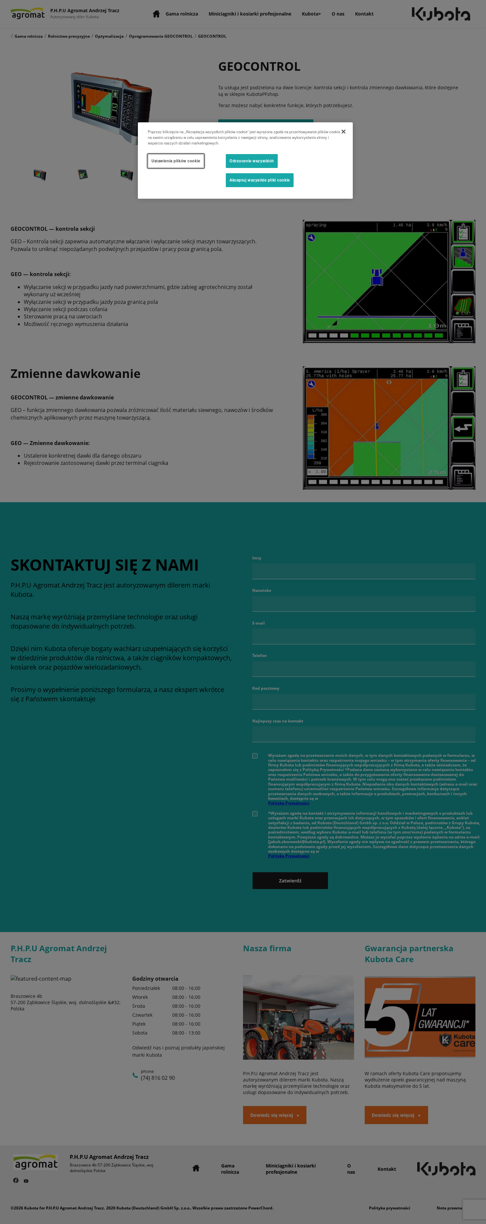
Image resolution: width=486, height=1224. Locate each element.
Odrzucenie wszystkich (251, 160)
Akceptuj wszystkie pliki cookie (259, 180)
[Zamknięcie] (343, 131)
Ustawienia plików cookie (175, 160)
